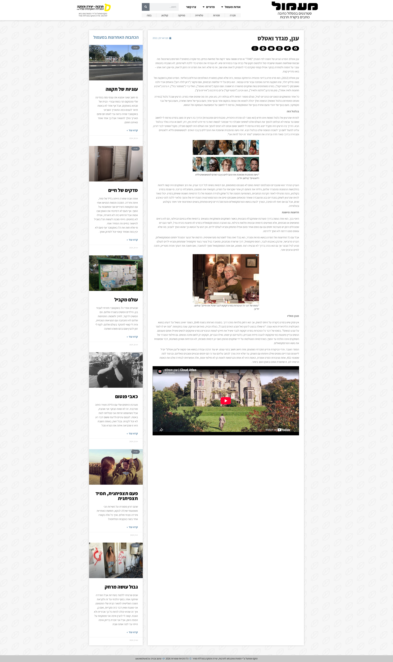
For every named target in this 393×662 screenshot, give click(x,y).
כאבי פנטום (126, 396)
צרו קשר (191, 7)
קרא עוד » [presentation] (132, 130)
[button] (295, 48)
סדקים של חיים (123, 190)
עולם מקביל (126, 299)
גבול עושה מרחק (121, 586)
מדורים (210, 7)
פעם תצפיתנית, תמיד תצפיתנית (116, 495)
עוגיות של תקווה (122, 89)
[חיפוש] (146, 7)
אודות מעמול (233, 7)
